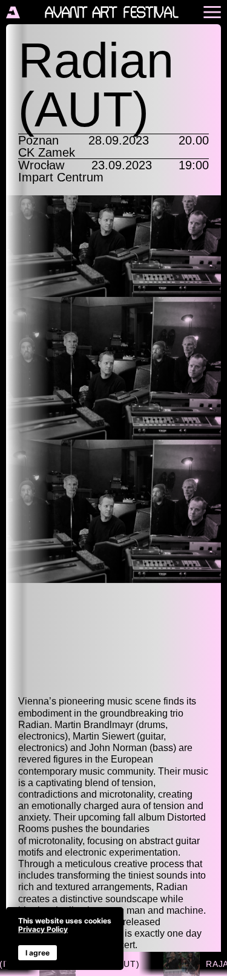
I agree (37, 952)
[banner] (64, 938)
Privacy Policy (43, 929)
